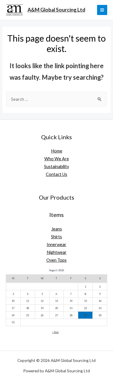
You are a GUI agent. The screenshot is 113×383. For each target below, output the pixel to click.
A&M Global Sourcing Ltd (56, 10)
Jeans (56, 228)
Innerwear (56, 244)
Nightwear (57, 252)
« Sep (55, 332)
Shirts (56, 236)
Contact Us (56, 174)
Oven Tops (56, 260)
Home (56, 150)
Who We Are (56, 158)
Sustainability (56, 166)
